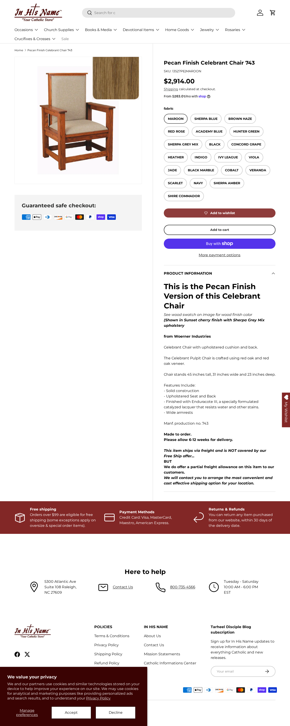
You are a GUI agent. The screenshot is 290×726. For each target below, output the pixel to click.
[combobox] (158, 13)
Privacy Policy (98, 698)
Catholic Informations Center (170, 663)
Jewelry (207, 30)
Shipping (171, 89)
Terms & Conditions (111, 636)
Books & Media (98, 30)
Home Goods (177, 30)
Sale (65, 39)
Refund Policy (106, 663)
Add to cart (219, 230)
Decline (116, 712)
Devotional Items (138, 30)
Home (18, 50)
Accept (71, 712)
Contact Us (123, 587)
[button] (273, 13)
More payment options (219, 255)
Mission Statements (162, 654)
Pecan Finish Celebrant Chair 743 (49, 50)
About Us (152, 636)
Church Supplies (59, 30)
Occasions (23, 30)
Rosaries (232, 30)
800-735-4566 (182, 587)
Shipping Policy (108, 654)
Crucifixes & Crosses (32, 39)
